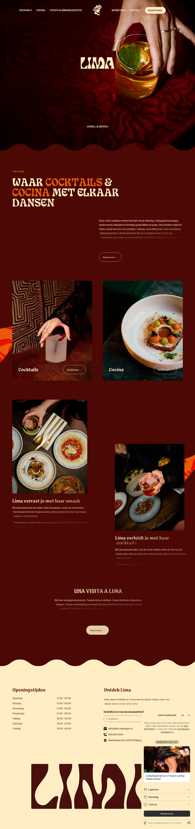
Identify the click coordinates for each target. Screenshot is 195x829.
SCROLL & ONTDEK (97, 126)
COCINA (40, 10)
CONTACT (135, 10)
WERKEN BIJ (119, 10)
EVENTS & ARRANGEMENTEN (66, 10)
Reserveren (109, 257)
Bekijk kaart (73, 369)
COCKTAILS (25, 10)
